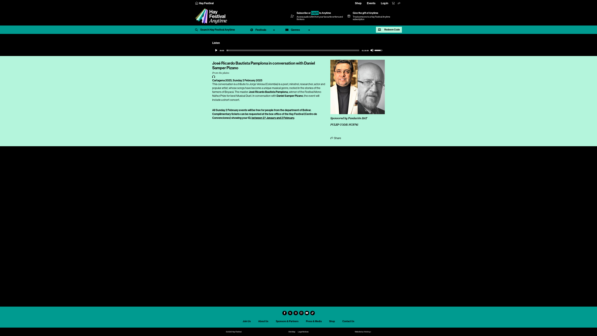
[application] (298, 50)
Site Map (291, 332)
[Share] (399, 3)
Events (371, 3)
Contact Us (348, 321)
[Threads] (295, 312)
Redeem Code (392, 29)
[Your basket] (393, 3)
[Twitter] (290, 312)
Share (337, 138)
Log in (384, 3)
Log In (315, 13)
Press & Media (314, 321)
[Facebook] (284, 312)
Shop (358, 3)
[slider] (293, 50)
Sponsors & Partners (287, 321)
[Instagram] (301, 312)
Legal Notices (303, 332)
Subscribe (302, 13)
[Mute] (371, 50)
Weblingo (367, 332)
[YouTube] (307, 312)
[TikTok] (312, 312)
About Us (263, 321)
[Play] (216, 50)
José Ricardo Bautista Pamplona (268, 92)
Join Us (247, 321)
